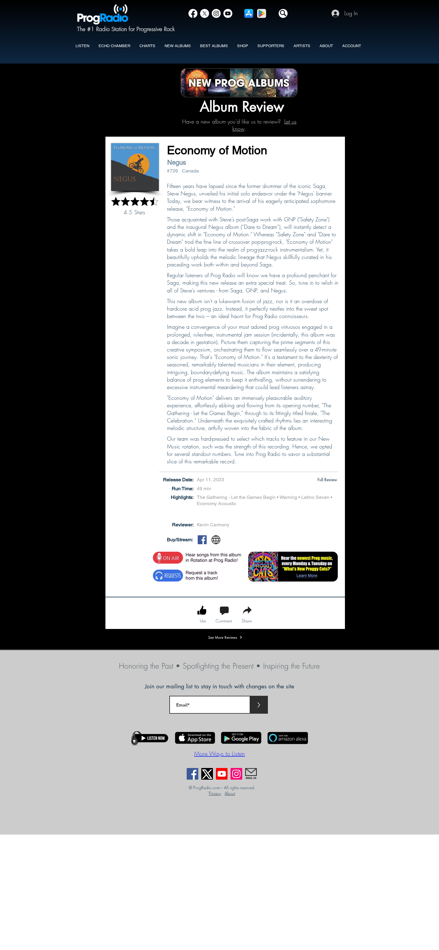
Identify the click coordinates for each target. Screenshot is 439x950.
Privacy (215, 793)
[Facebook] (192, 13)
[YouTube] (227, 13)
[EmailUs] (251, 774)
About (230, 793)
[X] (204, 13)
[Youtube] (222, 774)
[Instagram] (216, 13)
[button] (283, 13)
